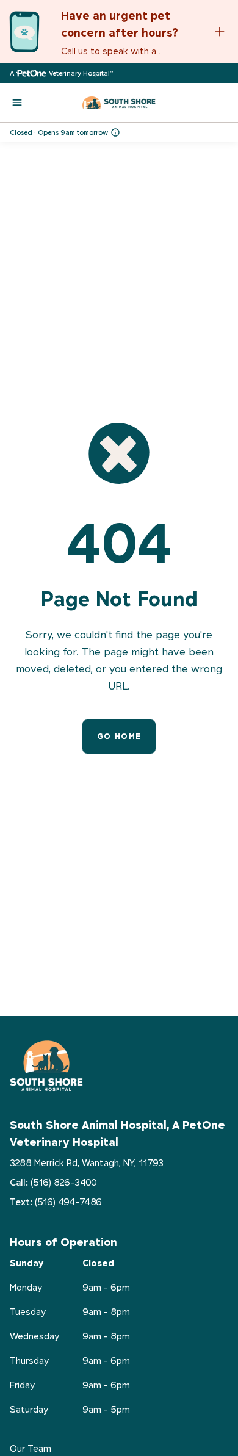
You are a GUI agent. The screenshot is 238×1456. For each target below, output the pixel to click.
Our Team (30, 1448)
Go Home (119, 736)
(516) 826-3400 (64, 1182)
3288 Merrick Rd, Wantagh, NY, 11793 (87, 1163)
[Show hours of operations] (115, 132)
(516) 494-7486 (68, 1202)
